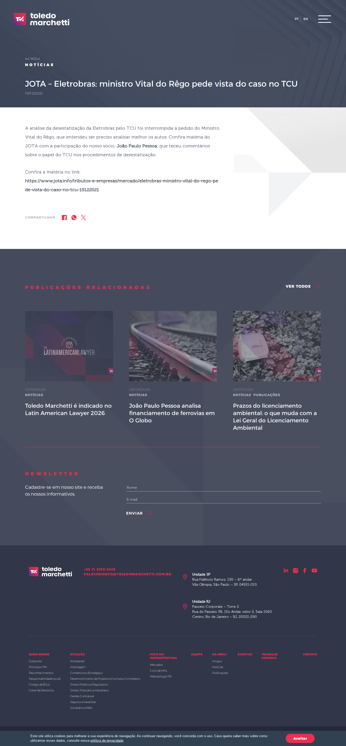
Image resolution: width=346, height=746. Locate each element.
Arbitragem (78, 667)
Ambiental (77, 661)
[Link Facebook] (304, 570)
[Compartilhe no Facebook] (64, 217)
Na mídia (219, 654)
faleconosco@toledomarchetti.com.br (127, 574)
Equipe (197, 654)
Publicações (267, 395)
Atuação (77, 654)
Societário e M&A (81, 708)
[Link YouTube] (314, 570)
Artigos (217, 661)
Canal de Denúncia (41, 690)
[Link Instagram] (295, 570)
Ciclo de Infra (158, 670)
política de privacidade (106, 740)
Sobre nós (35, 661)
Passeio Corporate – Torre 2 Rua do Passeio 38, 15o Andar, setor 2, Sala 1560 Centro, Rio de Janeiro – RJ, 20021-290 (232, 609)
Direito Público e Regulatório (89, 684)
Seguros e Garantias (83, 702)
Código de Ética (39, 684)
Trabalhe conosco (270, 656)
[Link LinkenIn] (286, 570)
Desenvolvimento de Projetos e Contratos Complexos (105, 678)
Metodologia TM (160, 676)
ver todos (299, 286)
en (305, 19)
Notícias (39, 64)
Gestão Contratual (82, 696)
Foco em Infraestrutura (163, 656)
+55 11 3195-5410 (100, 569)
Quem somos (39, 654)
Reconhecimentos (41, 673)
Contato (310, 654)
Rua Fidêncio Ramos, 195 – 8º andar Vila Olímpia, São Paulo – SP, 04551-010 (224, 579)
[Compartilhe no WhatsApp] (73, 217)
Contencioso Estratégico (86, 673)
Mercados (156, 664)
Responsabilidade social (45, 678)
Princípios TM (38, 667)
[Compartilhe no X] (83, 217)
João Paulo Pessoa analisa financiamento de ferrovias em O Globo (172, 413)
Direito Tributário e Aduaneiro (89, 690)
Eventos (245, 654)
